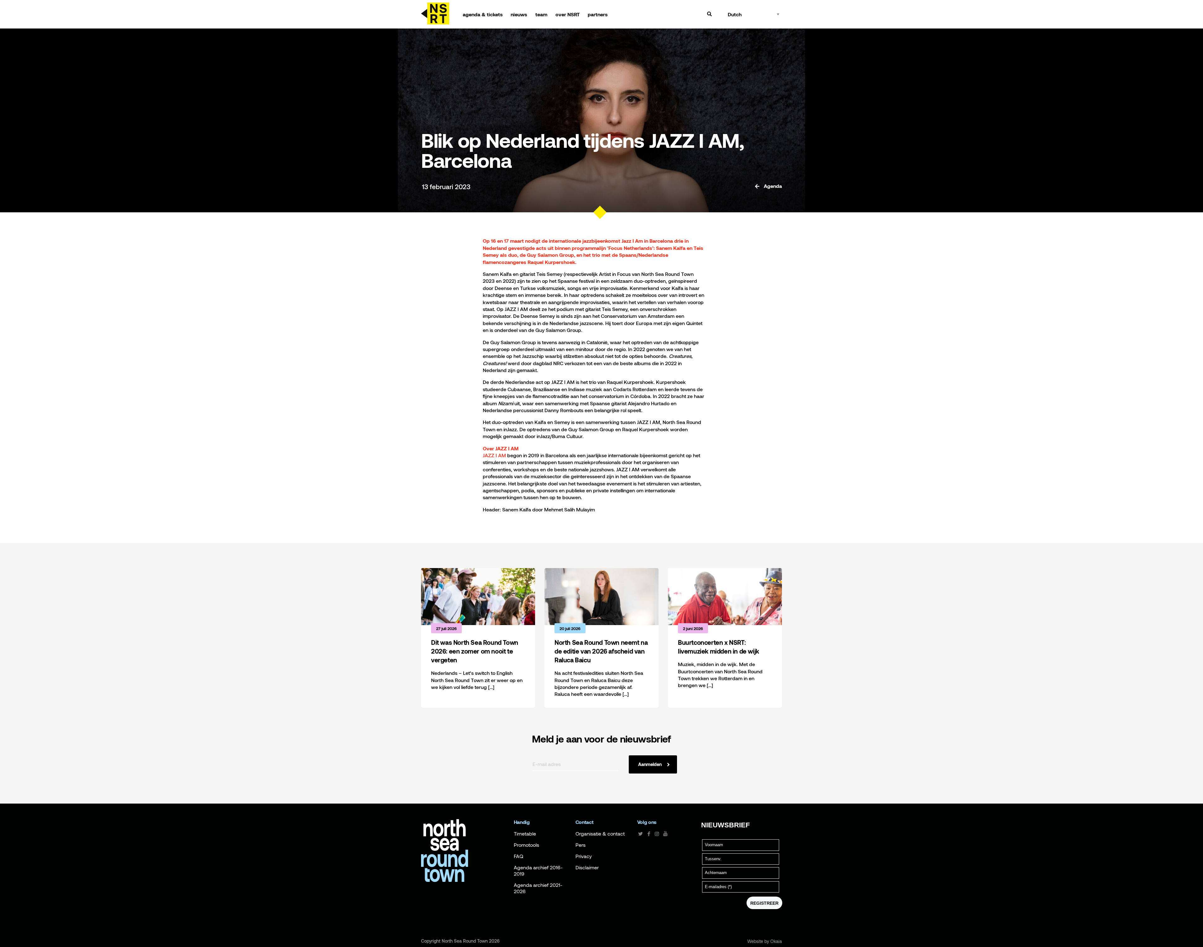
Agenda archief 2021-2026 (538, 888)
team (541, 14)
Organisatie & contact (600, 833)
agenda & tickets (483, 14)
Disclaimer (587, 867)
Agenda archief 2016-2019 (538, 871)
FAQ (518, 856)
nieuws (519, 14)
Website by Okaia (764, 941)
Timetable (525, 833)
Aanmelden (650, 764)
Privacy (583, 856)
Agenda (772, 186)
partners (598, 14)
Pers (580, 845)
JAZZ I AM (494, 455)
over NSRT (567, 14)
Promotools (526, 845)
